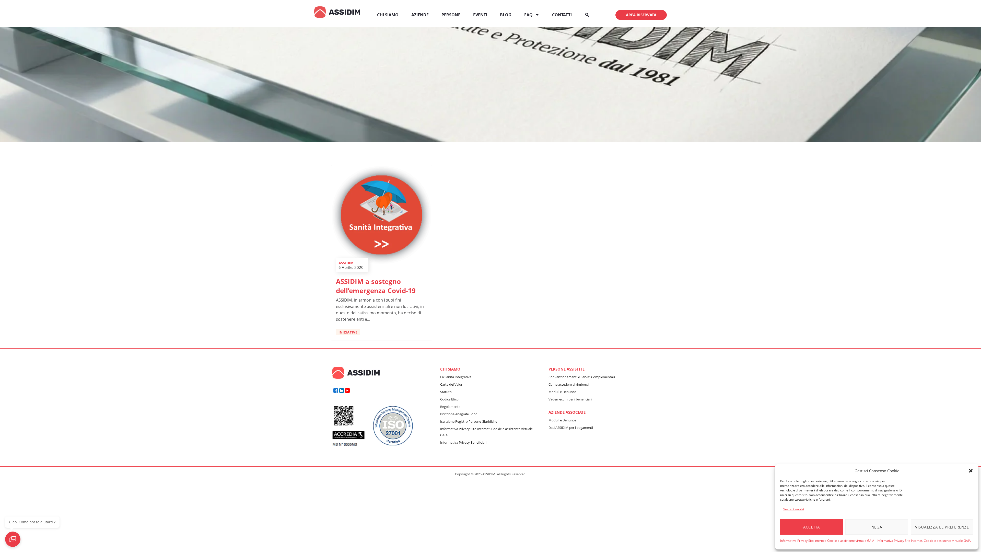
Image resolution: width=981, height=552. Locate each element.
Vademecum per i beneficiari (570, 399)
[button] (970, 470)
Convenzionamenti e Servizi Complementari (581, 377)
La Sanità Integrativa (455, 377)
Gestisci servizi (793, 509)
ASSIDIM (346, 262)
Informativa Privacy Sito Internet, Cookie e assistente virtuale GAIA (827, 540)
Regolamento (450, 406)
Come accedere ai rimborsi (568, 384)
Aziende (420, 15)
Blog (505, 15)
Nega (876, 527)
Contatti (562, 15)
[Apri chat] (12, 539)
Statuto (446, 391)
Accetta (811, 527)
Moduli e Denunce (562, 391)
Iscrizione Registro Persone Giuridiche (468, 421)
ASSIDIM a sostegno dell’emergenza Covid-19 (376, 286)
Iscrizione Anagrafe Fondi (459, 414)
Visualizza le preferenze (942, 527)
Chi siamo (388, 15)
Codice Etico (449, 399)
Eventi (480, 15)
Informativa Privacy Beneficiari (463, 442)
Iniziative (347, 332)
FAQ (528, 15)
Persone (450, 15)
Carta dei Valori (451, 384)
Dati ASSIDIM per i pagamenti (570, 427)
